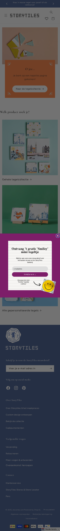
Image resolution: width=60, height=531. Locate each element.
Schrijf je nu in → (30, 274)
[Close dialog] (58, 236)
